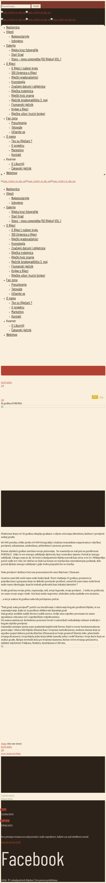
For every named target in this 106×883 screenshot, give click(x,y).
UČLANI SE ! (5, 821)
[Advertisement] (53, 509)
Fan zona (11, 118)
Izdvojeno (17, 40)
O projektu (17, 145)
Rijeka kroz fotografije (24, 50)
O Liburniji (17, 163)
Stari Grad (17, 54)
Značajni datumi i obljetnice (28, 86)
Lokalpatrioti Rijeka (13, 753)
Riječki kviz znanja (22, 95)
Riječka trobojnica (22, 91)
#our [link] (3, 743)
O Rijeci (10, 63)
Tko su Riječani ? (21, 141)
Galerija (11, 45)
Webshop (11, 172)
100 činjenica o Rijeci (24, 72)
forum (3, 753)
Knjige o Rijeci (19, 109)
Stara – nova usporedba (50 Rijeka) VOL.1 (36, 59)
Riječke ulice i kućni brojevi (28, 113)
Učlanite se (18, 131)
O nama (11, 136)
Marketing (17, 150)
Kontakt (16, 154)
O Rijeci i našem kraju (24, 68)
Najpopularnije (20, 36)
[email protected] (11, 842)
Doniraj (3, 809)
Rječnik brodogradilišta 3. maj (29, 100)
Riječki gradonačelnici (24, 77)
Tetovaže (16, 127)
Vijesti (10, 31)
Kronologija (18, 81)
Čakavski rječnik (21, 168)
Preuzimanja (18, 122)
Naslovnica (13, 27)
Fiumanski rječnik (22, 104)
